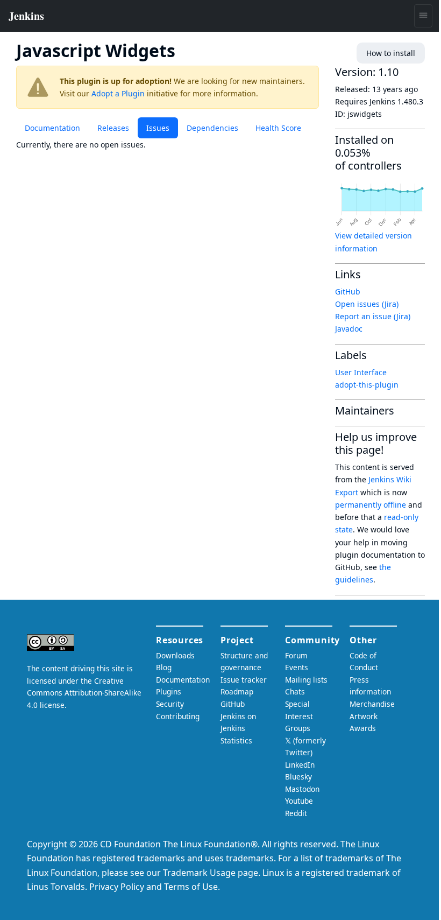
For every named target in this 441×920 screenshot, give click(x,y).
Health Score (278, 128)
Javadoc (348, 329)
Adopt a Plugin (118, 93)
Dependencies (212, 128)
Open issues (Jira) (367, 304)
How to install (390, 53)
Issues (157, 128)
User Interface (361, 372)
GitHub (347, 291)
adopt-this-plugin (367, 385)
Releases (113, 128)
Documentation (52, 128)
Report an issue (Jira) (372, 316)
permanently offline (370, 505)
